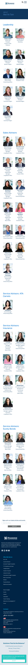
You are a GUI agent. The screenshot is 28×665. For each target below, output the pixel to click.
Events (4, 592)
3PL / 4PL (5, 559)
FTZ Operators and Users (8, 566)
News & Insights (6, 589)
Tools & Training (6, 598)
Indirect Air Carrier (6, 573)
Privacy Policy (16, 648)
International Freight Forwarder (9, 575)
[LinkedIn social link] (2, 550)
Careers (5, 594)
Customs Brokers (6, 561)
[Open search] (21, 2)
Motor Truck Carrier (7, 577)
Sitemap (10, 648)
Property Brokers (6, 582)
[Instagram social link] (9, 550)
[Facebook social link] (7, 550)
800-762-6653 (9, 615)
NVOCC (5, 579)
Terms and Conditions (14, 651)
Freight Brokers (6, 568)
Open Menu (25, 2)
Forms (4, 603)
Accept (14, 660)
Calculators (5, 596)
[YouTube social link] (5, 550)
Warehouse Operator (7, 584)
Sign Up (14, 526)
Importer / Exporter (7, 570)
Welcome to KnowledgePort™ (9, 601)
